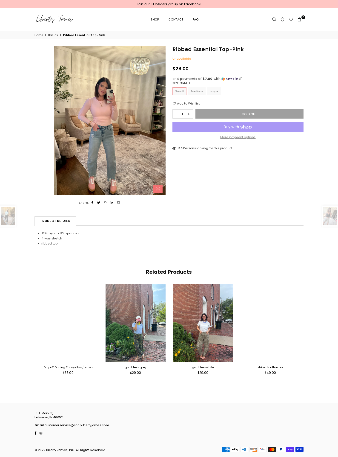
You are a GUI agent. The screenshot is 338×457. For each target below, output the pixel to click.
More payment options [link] (237, 137)
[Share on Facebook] (92, 203)
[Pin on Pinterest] (105, 203)
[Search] (274, 19)
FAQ (196, 19)
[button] (238, 78)
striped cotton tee (270, 367)
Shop (155, 19)
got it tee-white (203, 367)
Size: (181, 83)
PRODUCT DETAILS (55, 221)
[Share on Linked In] (112, 203)
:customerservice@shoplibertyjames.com (76, 425)
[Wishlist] (291, 19)
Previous (29, 332)
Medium (197, 91)
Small (179, 91)
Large (214, 91)
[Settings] (282, 19)
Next (309, 332)
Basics (53, 35)
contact (176, 19)
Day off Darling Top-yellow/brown (68, 367)
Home (38, 35)
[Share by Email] (118, 203)
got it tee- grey (135, 367)
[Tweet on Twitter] (99, 203)
